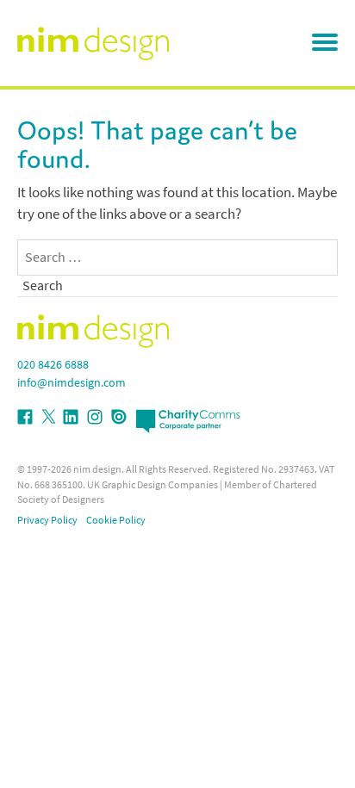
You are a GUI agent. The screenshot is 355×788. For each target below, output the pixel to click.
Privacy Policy (47, 520)
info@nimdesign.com (71, 383)
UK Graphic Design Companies (152, 485)
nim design (97, 469)
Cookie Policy (116, 520)
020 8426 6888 (53, 365)
